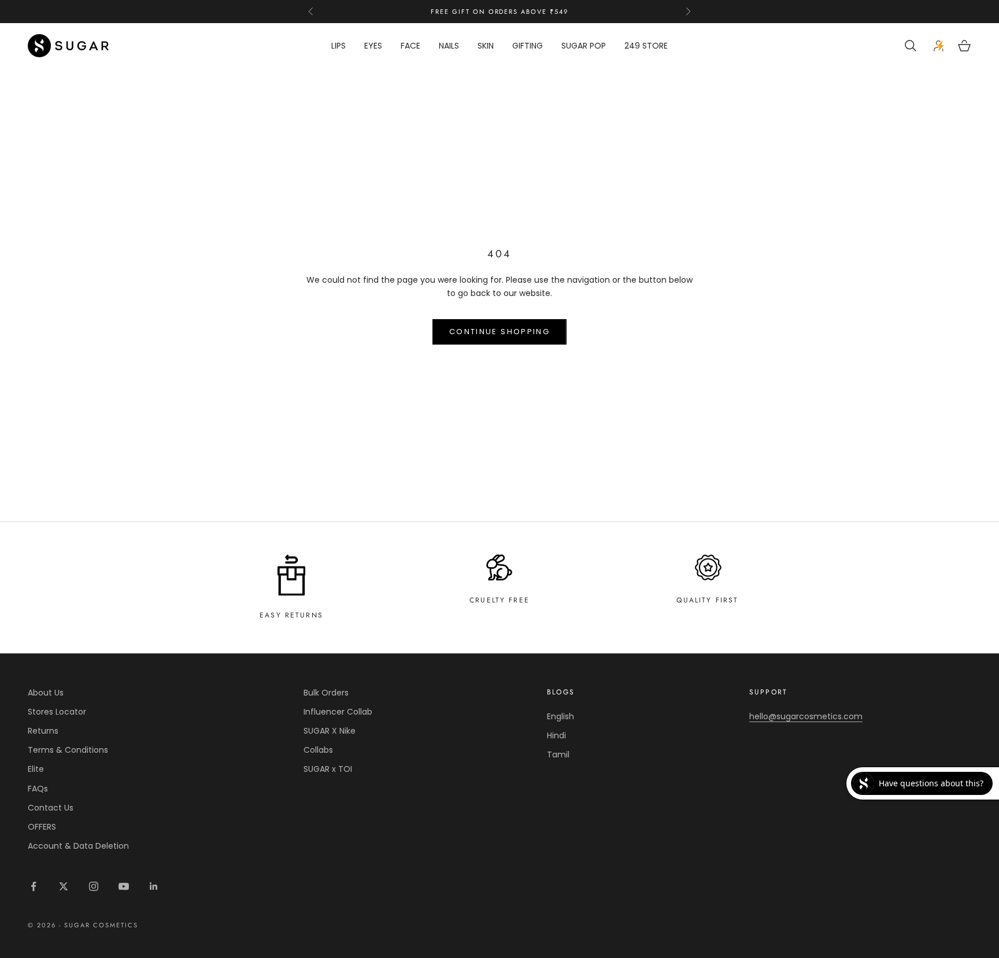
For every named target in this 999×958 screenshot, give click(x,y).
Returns (43, 731)
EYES (373, 45)
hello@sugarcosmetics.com (806, 716)
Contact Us (50, 807)
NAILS (449, 45)
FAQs (38, 788)
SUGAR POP (583, 45)
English (560, 716)
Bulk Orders (326, 692)
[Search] (912, 46)
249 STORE (646, 45)
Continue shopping (499, 331)
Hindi (556, 735)
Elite (36, 769)
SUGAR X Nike (330, 731)
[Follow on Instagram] (93, 886)
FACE (410, 45)
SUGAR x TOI (328, 769)
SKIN (486, 45)
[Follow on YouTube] (124, 886)
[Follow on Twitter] (63, 886)
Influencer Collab (338, 711)
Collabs (318, 750)
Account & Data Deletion (78, 846)
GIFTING (527, 45)
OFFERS (42, 827)
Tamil (558, 754)
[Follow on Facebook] (33, 886)
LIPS (338, 45)
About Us (46, 692)
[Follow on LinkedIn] (154, 886)
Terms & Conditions (68, 750)
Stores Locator (57, 711)
